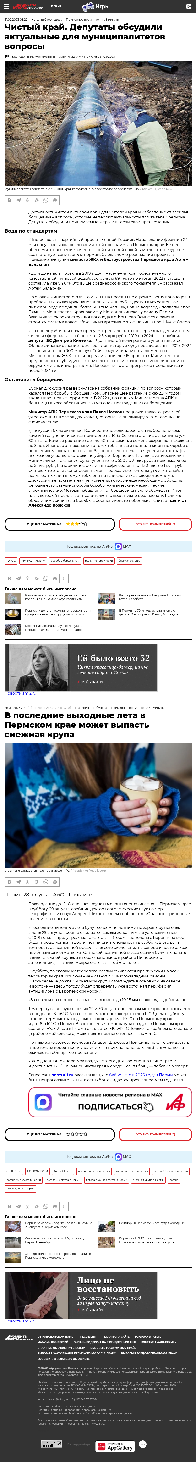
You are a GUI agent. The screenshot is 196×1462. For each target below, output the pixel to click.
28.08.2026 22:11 (16, 707)
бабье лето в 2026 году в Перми (141, 1075)
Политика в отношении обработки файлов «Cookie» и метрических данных (85, 1413)
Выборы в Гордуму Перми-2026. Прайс (149, 1353)
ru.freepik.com (95, 870)
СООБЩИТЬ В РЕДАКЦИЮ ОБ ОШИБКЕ (64, 1359)
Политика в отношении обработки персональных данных (74, 1410)
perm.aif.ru (62, 1075)
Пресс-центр (88, 1336)
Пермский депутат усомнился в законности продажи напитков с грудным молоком (58, 612)
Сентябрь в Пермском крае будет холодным (152, 1223)
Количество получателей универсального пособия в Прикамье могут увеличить (56, 597)
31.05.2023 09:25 (16, 19)
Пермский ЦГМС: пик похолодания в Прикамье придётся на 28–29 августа (146, 1240)
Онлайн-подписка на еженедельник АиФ (105, 1342)
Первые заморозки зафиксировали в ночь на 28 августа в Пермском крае (58, 1225)
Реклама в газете (148, 1336)
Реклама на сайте (116, 1336)
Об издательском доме (55, 1336)
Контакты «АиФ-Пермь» (158, 1342)
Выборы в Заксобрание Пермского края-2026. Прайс (77, 1353)
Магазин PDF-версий (53, 1342)
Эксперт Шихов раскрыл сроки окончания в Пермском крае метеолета (58, 1255)
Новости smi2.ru (20, 693)
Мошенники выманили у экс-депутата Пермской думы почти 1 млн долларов (53, 627)
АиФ (169, 189)
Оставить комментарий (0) (155, 524)
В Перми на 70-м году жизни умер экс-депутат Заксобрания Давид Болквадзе (148, 612)
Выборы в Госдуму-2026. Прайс (113, 1348)
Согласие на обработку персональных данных (67, 1406)
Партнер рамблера (78, 1444)
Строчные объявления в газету (61, 1348)
